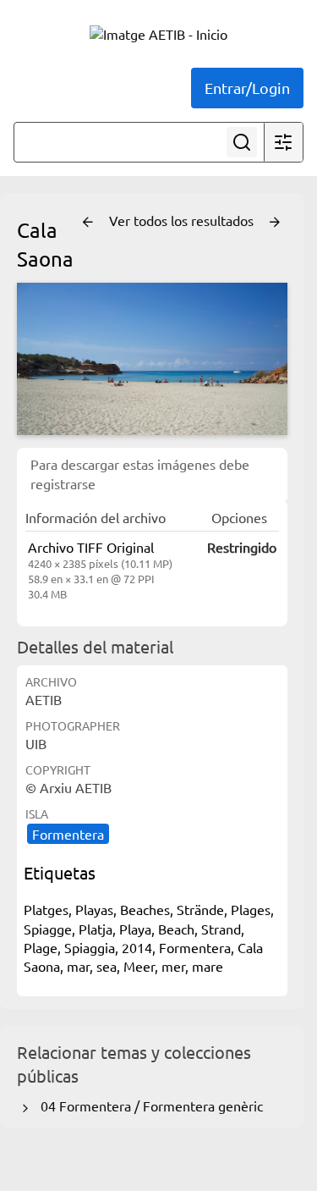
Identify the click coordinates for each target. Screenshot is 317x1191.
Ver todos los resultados (183, 220)
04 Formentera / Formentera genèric (148, 1105)
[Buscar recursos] (242, 142)
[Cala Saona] (152, 359)
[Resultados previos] (88, 222)
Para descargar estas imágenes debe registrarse (139, 473)
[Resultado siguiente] (274, 222)
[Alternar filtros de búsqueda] (283, 142)
